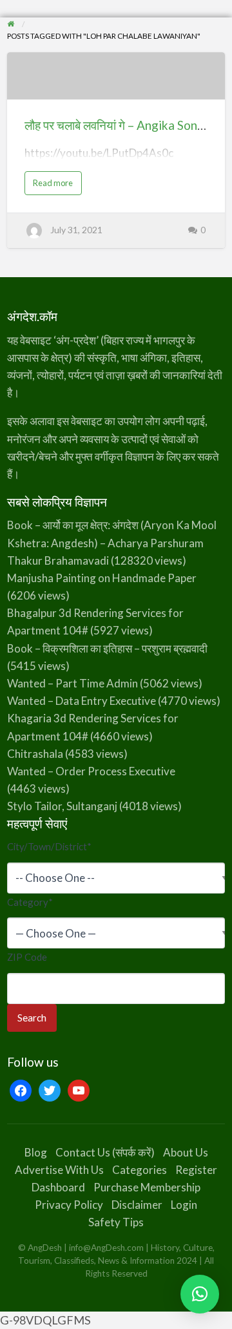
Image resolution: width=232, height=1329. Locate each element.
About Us (185, 1152)
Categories (139, 1170)
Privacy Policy (69, 1204)
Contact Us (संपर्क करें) (105, 1152)
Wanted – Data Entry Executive (81, 700)
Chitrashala (35, 753)
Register (196, 1170)
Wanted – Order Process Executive (91, 771)
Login (184, 1204)
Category (30, 902)
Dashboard (58, 1187)
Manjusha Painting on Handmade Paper (102, 578)
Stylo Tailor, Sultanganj (62, 806)
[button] (199, 1294)
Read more (57, 185)
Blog (35, 1152)
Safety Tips (116, 1222)
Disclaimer (136, 1204)
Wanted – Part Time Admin (72, 683)
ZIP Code (27, 957)
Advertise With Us (59, 1170)
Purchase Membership (146, 1187)
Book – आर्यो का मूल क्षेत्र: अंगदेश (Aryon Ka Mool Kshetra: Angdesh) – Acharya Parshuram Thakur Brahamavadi (112, 542)
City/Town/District (49, 846)
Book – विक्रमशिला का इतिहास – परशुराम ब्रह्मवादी (107, 648)
